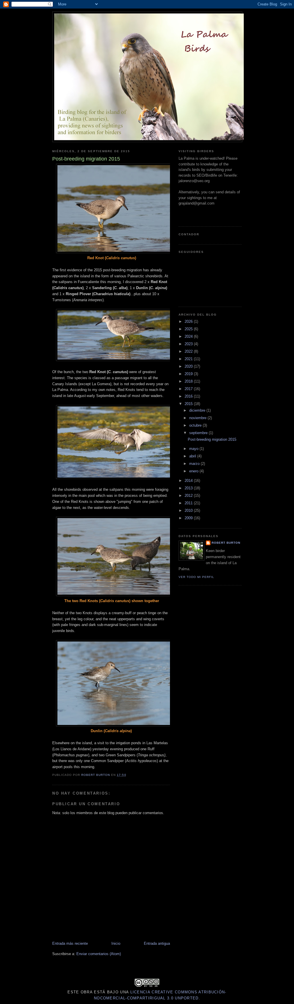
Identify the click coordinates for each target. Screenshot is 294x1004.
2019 (189, 374)
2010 (189, 510)
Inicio (115, 943)
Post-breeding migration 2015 (212, 439)
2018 (189, 381)
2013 (189, 488)
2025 (189, 329)
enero (194, 471)
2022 (189, 351)
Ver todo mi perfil (196, 577)
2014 (189, 480)
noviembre (198, 418)
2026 (189, 321)
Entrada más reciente (70, 943)
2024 (189, 336)
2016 (189, 396)
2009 (189, 518)
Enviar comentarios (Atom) (98, 954)
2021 (189, 359)
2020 (189, 366)
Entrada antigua (157, 943)
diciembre (197, 410)
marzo (195, 463)
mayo (194, 448)
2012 (189, 495)
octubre (196, 425)
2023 (189, 344)
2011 (189, 503)
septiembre (199, 433)
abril (193, 456)
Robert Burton (226, 542)
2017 (189, 389)
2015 (189, 404)
